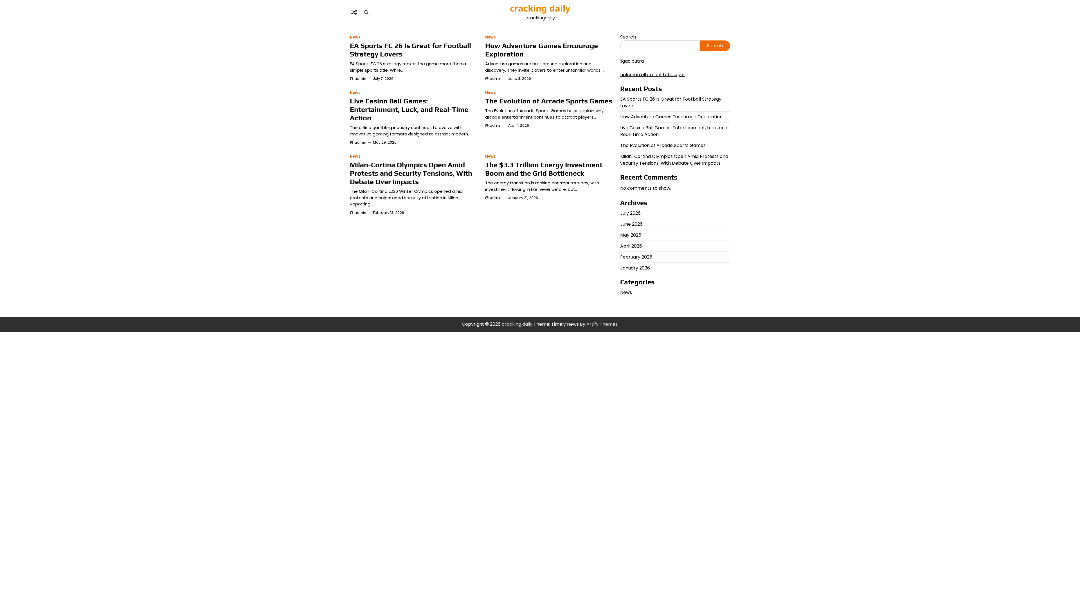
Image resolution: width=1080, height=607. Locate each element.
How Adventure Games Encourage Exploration (671, 117)
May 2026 (630, 235)
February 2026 (636, 257)
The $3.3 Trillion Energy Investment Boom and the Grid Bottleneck (543, 169)
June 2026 (631, 224)
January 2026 (635, 268)
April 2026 (631, 246)
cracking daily (540, 8)
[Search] (366, 12)
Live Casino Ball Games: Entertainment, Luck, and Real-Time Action (409, 109)
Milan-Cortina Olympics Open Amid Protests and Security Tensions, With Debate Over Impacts (411, 173)
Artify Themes (602, 324)
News (355, 37)
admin (360, 78)
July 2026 (630, 213)
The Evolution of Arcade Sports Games (548, 101)
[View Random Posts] (354, 12)
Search (628, 37)
